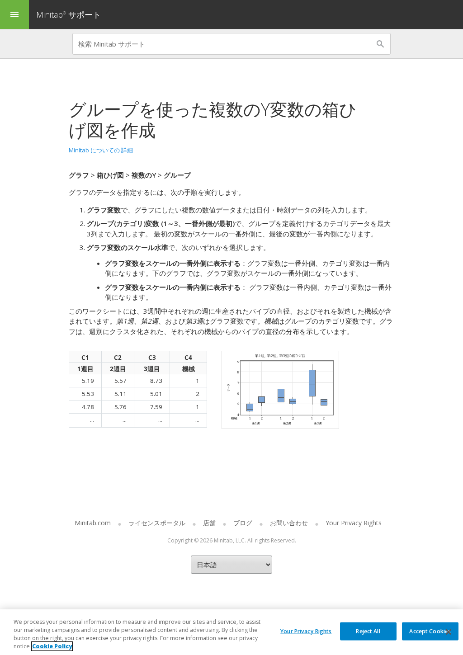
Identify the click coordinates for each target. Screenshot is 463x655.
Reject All (368, 631)
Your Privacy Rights (305, 631)
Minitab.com (93, 522)
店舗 (209, 522)
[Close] (448, 632)
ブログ (242, 522)
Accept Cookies (430, 631)
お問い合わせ (289, 522)
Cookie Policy (52, 646)
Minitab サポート (68, 14)
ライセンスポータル (156, 522)
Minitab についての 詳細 (101, 150)
